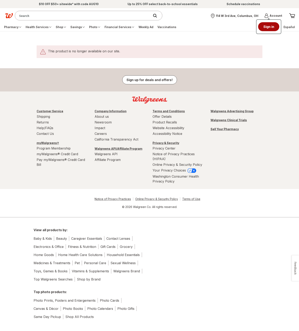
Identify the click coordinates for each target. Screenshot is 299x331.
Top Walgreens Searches (53, 279)
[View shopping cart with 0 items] (292, 16)
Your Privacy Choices (170, 170)
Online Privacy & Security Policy (177, 165)
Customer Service (50, 111)
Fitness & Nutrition (82, 247)
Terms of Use (191, 199)
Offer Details (162, 116)
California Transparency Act (116, 139)
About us (102, 116)
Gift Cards (108, 247)
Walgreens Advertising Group (232, 111)
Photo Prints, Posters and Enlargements (65, 300)
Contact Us (45, 134)
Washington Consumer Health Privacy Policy (176, 178)
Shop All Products (79, 317)
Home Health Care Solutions (80, 255)
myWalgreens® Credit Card (57, 154)
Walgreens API (106, 154)
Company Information (111, 111)
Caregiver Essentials (86, 238)
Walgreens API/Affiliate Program (118, 148)
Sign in (268, 27)
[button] (273, 16)
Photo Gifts (125, 309)
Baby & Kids (43, 238)
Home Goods (44, 255)
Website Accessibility (168, 128)
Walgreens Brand (126, 271)
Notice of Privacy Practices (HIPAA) (174, 156)
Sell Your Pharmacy (225, 129)
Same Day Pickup (47, 317)
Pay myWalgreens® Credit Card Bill (61, 162)
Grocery (126, 247)
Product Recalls (165, 122)
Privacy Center (164, 148)
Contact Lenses (118, 238)
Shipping (43, 116)
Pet (77, 263)
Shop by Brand (88, 279)
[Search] (157, 16)
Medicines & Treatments (52, 263)
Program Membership (54, 148)
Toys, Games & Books (51, 271)
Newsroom (103, 122)
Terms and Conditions (169, 111)
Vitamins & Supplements (90, 271)
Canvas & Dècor (46, 309)
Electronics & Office (49, 247)
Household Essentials (123, 255)
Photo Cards (109, 300)
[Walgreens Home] (9, 16)
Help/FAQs (45, 128)
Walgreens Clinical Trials (229, 120)
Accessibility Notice (167, 134)
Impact (100, 128)
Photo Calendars (100, 309)
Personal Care (95, 263)
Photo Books (73, 309)
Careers (101, 134)
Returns (43, 122)
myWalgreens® (48, 143)
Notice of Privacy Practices (113, 199)
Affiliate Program (108, 160)
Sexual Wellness (123, 263)
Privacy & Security (166, 143)
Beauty (61, 238)
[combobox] (83, 15)
